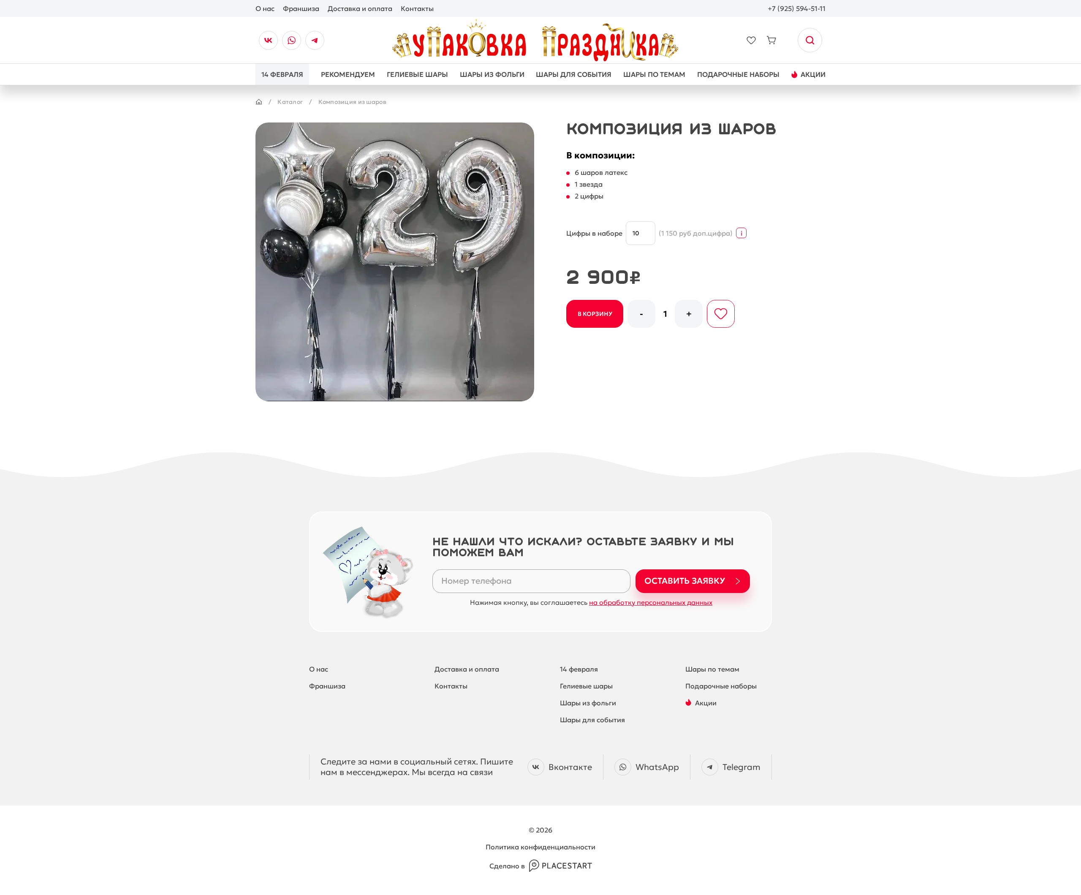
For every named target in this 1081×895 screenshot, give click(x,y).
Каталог (290, 102)
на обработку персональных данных (650, 602)
